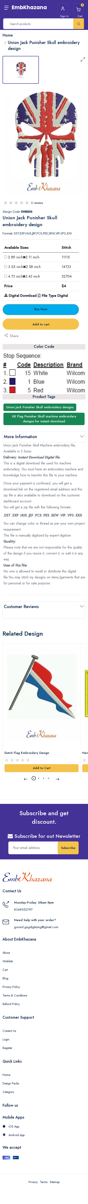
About (6, 953)
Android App (16, 1135)
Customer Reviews (21, 607)
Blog (5, 978)
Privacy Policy (11, 987)
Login (6, 1039)
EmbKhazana (29, 7)
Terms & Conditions (15, 995)
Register (7, 1048)
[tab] (21, 70)
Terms (43, 1182)
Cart (5, 970)
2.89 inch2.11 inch (23, 257)
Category (8, 1092)
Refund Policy (11, 1004)
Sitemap (55, 1182)
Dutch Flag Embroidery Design (26, 752)
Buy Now (40, 309)
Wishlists (8, 961)
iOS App (13, 1126)
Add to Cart (41, 768)
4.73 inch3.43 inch (24, 276)
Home (6, 1075)
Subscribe (68, 848)
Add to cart (40, 324)
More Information (20, 437)
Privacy (33, 1182)
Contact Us (9, 1031)
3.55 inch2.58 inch (24, 266)
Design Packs (11, 1083)
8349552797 (23, 909)
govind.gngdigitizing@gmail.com (36, 927)
